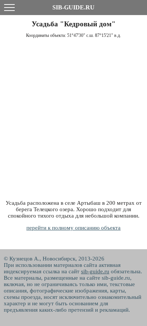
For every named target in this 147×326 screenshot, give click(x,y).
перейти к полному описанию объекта (73, 228)
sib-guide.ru (95, 271)
